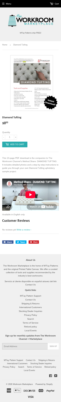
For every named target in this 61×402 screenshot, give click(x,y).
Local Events (31, 330)
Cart (56, 4)
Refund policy (30, 326)
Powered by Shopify (44, 384)
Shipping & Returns (30, 303)
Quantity (6, 132)
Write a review (23, 229)
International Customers (30, 307)
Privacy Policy (30, 315)
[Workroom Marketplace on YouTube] (55, 376)
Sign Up (53, 346)
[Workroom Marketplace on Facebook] (50, 376)
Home (4, 45)
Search (30, 319)
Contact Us (30, 299)
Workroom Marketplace (23, 384)
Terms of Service (30, 323)
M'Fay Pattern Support (30, 296)
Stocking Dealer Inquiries (30, 311)
